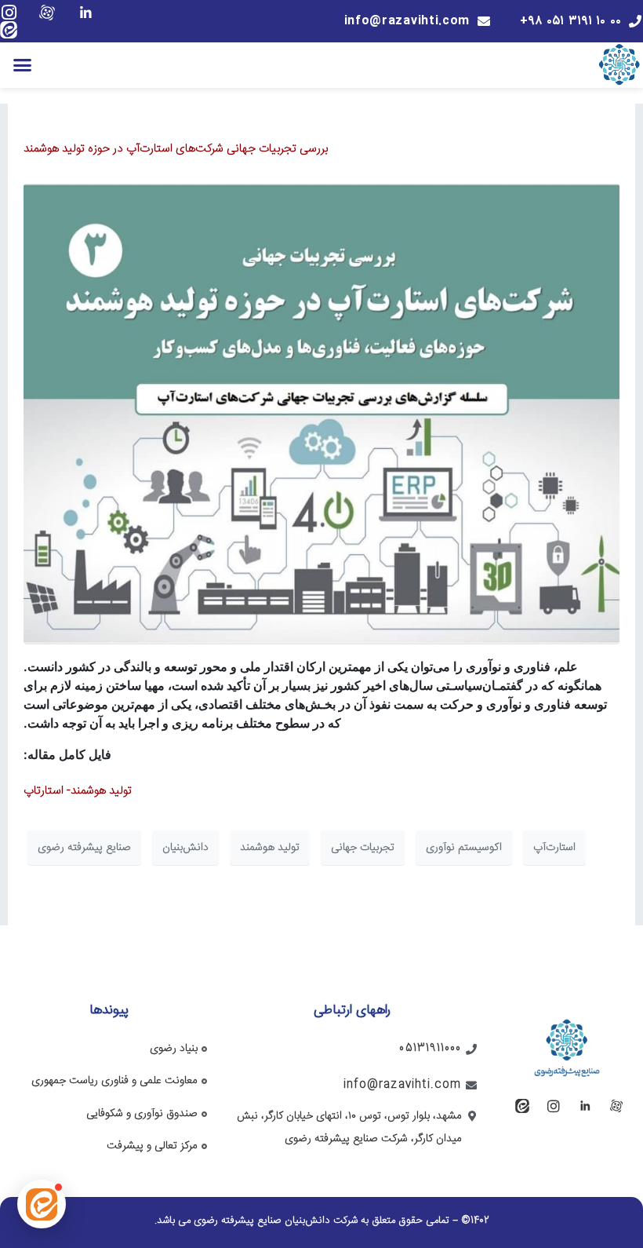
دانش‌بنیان (185, 847)
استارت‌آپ (554, 847)
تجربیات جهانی (362, 847)
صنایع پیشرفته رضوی (84, 847)
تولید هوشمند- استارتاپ (78, 791)
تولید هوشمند (270, 847)
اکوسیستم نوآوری (464, 847)
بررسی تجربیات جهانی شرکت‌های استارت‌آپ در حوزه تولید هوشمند (176, 149)
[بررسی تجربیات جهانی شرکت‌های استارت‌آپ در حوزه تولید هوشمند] (321, 414)
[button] (23, 65)
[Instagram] (8, 12)
